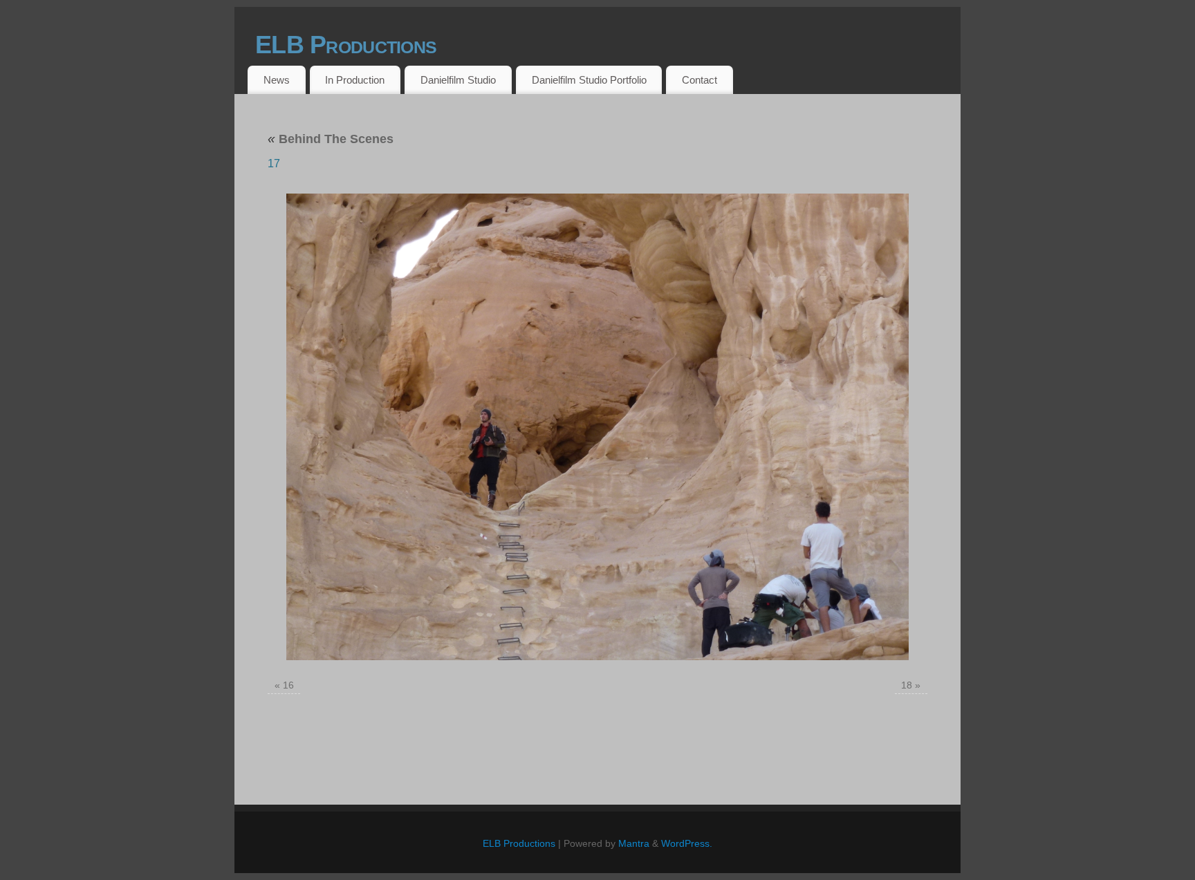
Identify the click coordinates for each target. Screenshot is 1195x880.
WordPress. (686, 843)
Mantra (633, 843)
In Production (355, 80)
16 (288, 685)
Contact (699, 80)
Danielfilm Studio (458, 80)
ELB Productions (345, 44)
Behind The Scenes (330, 139)
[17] (597, 427)
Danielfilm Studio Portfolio (589, 80)
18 (906, 685)
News (276, 80)
